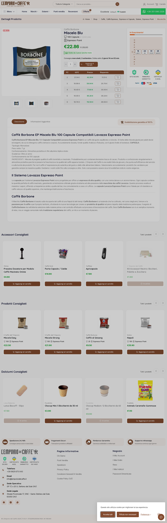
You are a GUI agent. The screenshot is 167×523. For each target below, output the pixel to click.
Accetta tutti (107, 514)
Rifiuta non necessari (127, 514)
